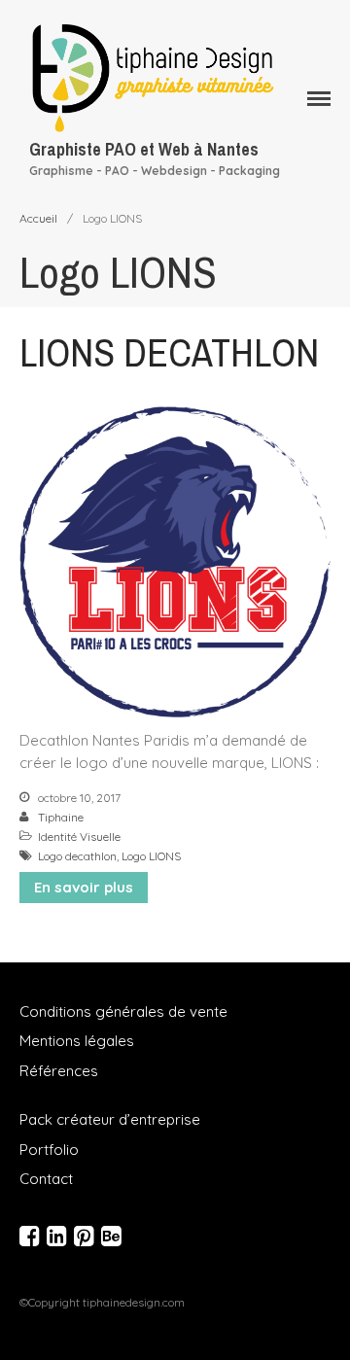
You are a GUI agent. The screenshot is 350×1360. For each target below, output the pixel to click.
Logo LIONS (151, 856)
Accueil (38, 218)
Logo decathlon (77, 856)
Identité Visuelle (79, 836)
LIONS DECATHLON (169, 352)
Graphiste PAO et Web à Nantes (144, 149)
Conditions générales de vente (123, 1011)
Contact (46, 1178)
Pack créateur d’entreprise (109, 1119)
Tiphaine (61, 817)
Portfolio (49, 1149)
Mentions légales (76, 1040)
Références (58, 1071)
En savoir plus (83, 887)
